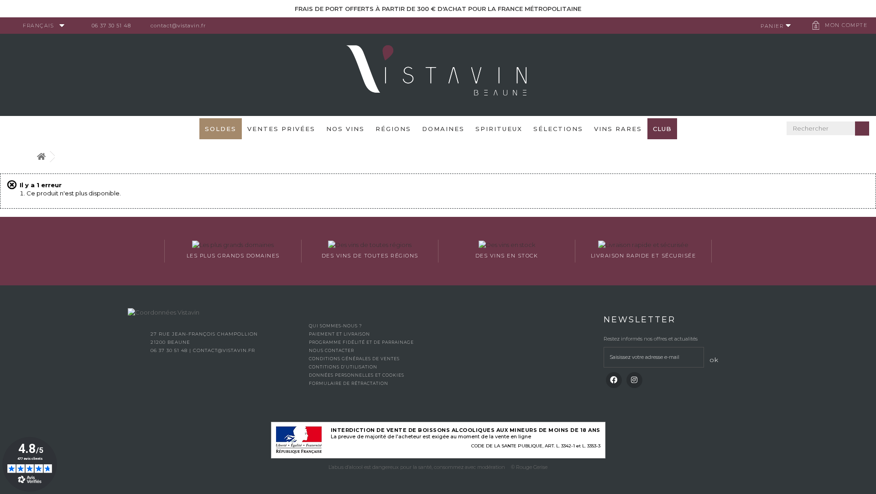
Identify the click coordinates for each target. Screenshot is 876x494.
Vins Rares (618, 128)
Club (662, 128)
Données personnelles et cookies (356, 375)
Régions (393, 128)
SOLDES (220, 128)
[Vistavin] (438, 74)
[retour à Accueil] (41, 157)
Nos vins (345, 128)
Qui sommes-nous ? (335, 325)
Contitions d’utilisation (343, 366)
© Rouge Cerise (529, 467)
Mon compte (846, 25)
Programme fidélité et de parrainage (361, 342)
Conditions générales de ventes (354, 358)
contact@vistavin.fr (178, 25)
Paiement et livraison (339, 333)
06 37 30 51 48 (111, 25)
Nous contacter (331, 350)
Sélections (558, 128)
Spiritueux (498, 128)
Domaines (443, 128)
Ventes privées (281, 128)
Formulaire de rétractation (348, 383)
